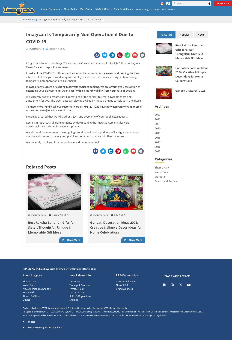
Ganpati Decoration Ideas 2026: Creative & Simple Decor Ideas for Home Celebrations (116, 227)
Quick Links (167, 9)
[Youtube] (188, 285)
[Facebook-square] (164, 285)
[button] (116, 321)
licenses (31, 321)
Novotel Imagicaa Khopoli (148, 9)
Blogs (35, 19)
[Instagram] (172, 285)
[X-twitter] (180, 285)
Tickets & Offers (102, 8)
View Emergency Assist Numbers (44, 327)
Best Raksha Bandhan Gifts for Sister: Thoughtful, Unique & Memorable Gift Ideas (51, 227)
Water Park (85, 9)
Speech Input (209, 3)
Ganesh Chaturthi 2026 (190, 90)
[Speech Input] (193, 3)
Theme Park (69, 9)
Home (26, 19)
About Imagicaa (32, 275)
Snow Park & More (122, 9)
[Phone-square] (168, 3)
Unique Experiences (50, 9)
